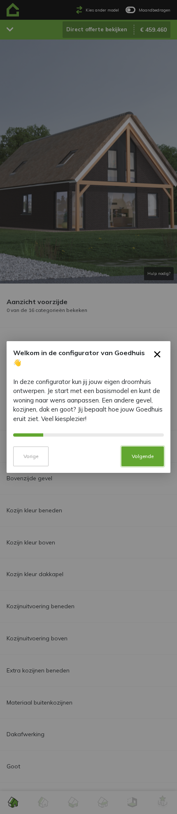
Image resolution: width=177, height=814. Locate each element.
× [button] (157, 356)
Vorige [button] (30, 456)
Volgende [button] (143, 456)
